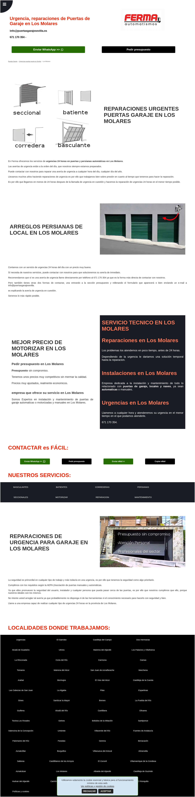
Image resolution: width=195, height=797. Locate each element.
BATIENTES (61, 487)
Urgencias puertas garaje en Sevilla (30, 61)
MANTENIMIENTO (143, 497)
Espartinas (143, 690)
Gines (20, 700)
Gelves (61, 721)
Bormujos (61, 680)
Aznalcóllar (21, 751)
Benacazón (143, 741)
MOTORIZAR (62, 497)
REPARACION (102, 497)
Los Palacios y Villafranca (143, 650)
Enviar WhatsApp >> (46, 49)
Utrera (61, 650)
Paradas (61, 741)
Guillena (20, 710)
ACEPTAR (106, 791)
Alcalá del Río (61, 710)
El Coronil (102, 761)
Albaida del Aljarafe (102, 771)
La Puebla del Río (143, 700)
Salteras (20, 761)
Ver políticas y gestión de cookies (97, 786)
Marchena (143, 670)
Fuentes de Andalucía (143, 731)
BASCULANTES (20, 487)
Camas (143, 660)
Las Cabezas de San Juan (21, 690)
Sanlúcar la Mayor (61, 700)
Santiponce (143, 721)
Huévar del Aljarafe (20, 781)
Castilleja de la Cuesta (143, 680)
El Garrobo (61, 640)
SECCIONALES (21, 497)
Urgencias (20, 640)
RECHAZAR (89, 791)
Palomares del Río (20, 741)
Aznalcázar (21, 771)
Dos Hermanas (143, 640)
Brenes (102, 700)
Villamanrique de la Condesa (143, 761)
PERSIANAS (143, 487)
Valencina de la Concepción (20, 731)
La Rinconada (21, 660)
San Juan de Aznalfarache (102, 670)
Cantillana (102, 710)
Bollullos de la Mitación (102, 721)
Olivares (143, 710)
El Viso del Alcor (102, 680)
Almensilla (143, 751)
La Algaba (61, 690)
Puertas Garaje (12, 61)
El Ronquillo (143, 781)
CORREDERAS (102, 487)
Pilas (102, 690)
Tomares (21, 670)
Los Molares (61, 771)
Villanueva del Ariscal (102, 751)
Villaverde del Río (102, 731)
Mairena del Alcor (61, 670)
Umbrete (61, 731)
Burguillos (61, 751)
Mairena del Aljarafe (102, 650)
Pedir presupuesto (138, 49)
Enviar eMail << (118, 461)
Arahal (21, 680)
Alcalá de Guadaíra (20, 650)
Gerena (102, 741)
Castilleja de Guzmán (143, 771)
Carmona (102, 660)
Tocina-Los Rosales (21, 721)
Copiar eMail (160, 461)
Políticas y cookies (20, 791)
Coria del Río (61, 660)
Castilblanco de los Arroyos (61, 761)
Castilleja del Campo (102, 640)
